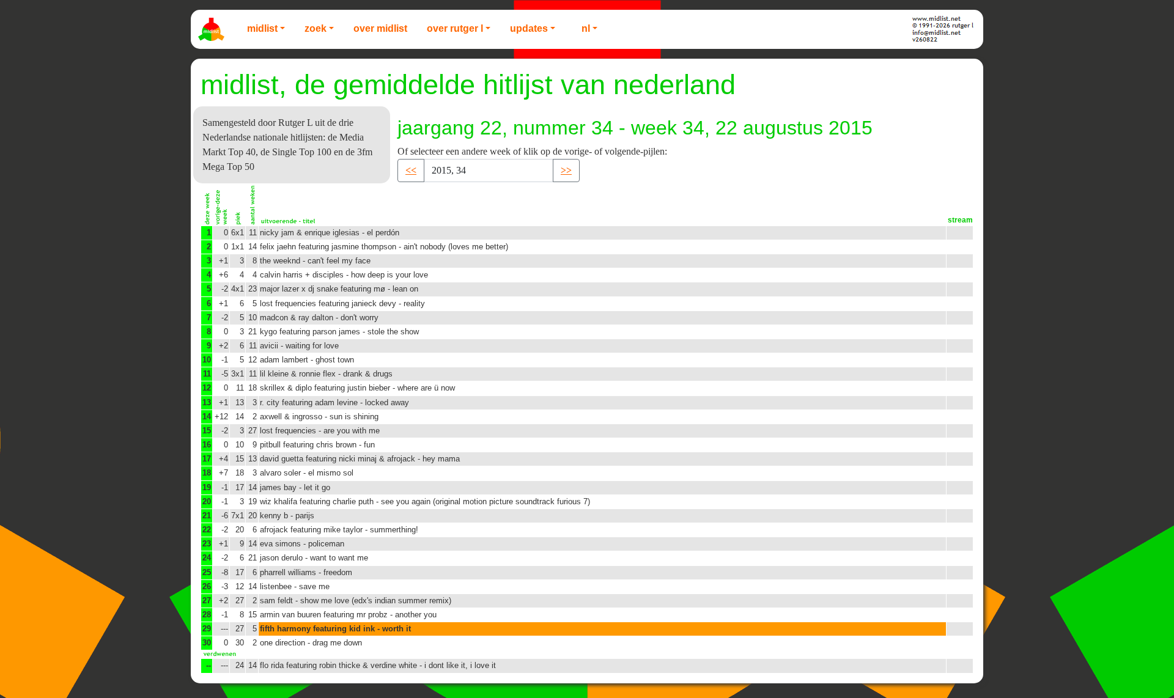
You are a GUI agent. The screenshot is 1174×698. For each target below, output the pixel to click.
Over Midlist (380, 28)
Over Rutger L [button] (455, 28)
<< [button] (410, 170)
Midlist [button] (262, 28)
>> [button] (566, 170)
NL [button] (585, 28)
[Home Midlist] (212, 29)
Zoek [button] (316, 28)
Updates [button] (529, 28)
